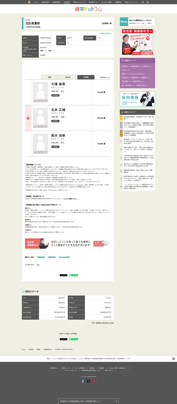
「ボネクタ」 (80, 185)
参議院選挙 (56, 2)
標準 (49, 77)
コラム (36, 2)
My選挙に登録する (106, 33)
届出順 (67, 77)
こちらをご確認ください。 (70, 198)
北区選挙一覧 (107, 23)
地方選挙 (67, 2)
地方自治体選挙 (64, 257)
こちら (54, 190)
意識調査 (118, 2)
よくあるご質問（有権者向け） (117, 368)
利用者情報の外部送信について (91, 370)
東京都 (38, 349)
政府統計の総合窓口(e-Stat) (105, 323)
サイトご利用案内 (79, 368)
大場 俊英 (58, 85)
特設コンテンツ (130, 2)
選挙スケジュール (79, 2)
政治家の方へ (54, 368)
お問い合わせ (109, 370)
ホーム (23, 349)
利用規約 (101, 368)
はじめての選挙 (107, 2)
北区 (37, 265)
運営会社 (92, 368)
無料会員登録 (74, 401)
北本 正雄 (58, 111)
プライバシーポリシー (71, 370)
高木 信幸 (58, 137)
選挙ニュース (66, 368)
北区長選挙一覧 (48, 349)
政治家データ (93, 2)
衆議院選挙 (45, 2)
